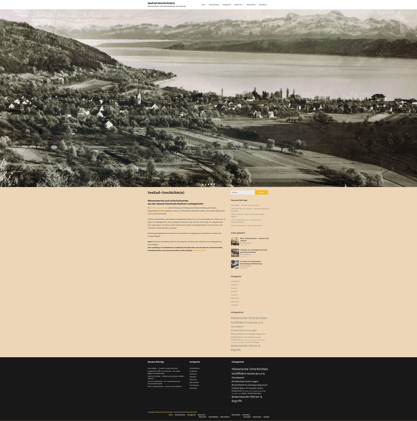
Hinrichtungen (252, 340)
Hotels (249, 322)
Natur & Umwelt (246, 337)
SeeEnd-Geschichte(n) (161, 3)
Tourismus (234, 342)
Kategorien (227, 5)
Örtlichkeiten (246, 243)
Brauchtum (237, 333)
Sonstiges (234, 305)
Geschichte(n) (214, 5)
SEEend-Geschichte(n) (164, 412)
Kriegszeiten (236, 339)
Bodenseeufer (239, 345)
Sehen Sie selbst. (199, 250)
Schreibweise (213, 417)
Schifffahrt (238, 322)
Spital (238, 342)
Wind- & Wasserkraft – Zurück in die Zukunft (246, 226)
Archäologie (250, 333)
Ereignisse (234, 285)
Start (203, 5)
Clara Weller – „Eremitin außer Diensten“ (245, 205)
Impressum (257, 417)
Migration (261, 333)
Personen (234, 288)
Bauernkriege (261, 340)
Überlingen (245, 340)
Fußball (234, 337)
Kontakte (262, 5)
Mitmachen (251, 5)
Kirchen (261, 318)
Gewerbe (234, 291)
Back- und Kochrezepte (250, 342)
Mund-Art (238, 5)
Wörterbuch (235, 298)
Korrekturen (235, 302)
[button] (202, 184)
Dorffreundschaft (190, 412)
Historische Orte (243, 318)
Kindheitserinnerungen (244, 330)
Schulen (258, 337)
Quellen (266, 417)
